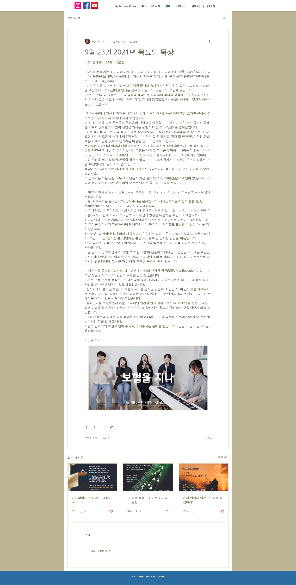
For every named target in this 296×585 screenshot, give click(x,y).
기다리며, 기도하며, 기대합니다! (92, 500)
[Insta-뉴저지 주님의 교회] (78, 5)
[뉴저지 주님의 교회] (86, 5)
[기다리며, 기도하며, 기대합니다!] (92, 477)
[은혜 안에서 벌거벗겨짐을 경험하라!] (203, 477)
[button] (224, 17)
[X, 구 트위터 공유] (94, 427)
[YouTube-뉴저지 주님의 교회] (94, 5)
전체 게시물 (73, 17)
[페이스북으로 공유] (86, 427)
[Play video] (148, 378)
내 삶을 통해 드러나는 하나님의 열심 (147, 500)
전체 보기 (223, 457)
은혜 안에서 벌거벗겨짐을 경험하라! (203, 500)
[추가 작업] (209, 41)
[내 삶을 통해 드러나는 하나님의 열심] (148, 477)
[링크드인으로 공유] (103, 427)
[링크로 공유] (111, 427)
